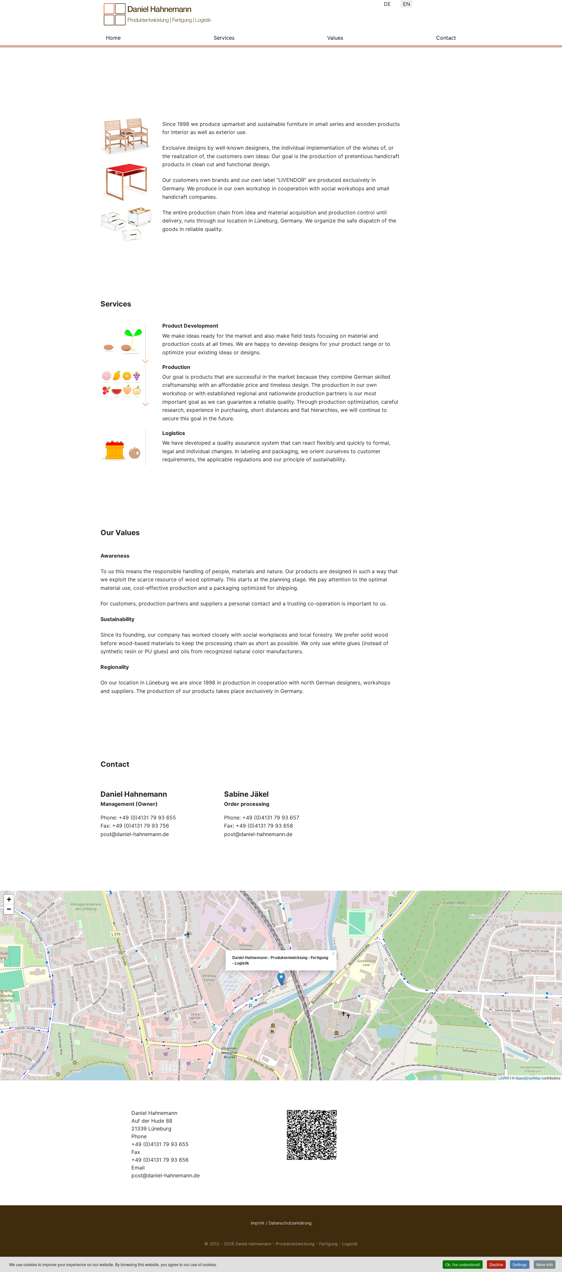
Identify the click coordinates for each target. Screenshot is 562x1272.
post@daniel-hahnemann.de (134, 834)
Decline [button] (496, 1264)
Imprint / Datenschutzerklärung (281, 1223)
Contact (446, 37)
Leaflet (503, 1077)
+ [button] (9, 899)
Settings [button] (520, 1264)
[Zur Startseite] (157, 14)
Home (113, 37)
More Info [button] (544, 1264)
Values (335, 37)
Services (224, 37)
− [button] (9, 909)
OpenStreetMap (528, 1077)
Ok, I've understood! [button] (462, 1264)
